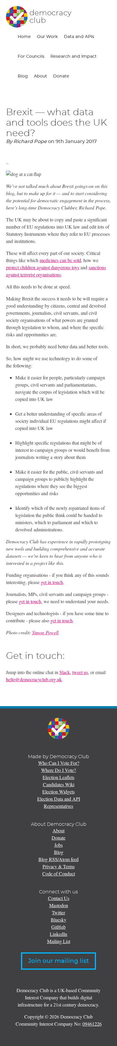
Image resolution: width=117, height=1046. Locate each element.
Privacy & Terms (59, 866)
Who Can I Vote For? (58, 763)
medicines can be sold (60, 260)
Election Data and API (58, 799)
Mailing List (58, 941)
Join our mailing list (58, 961)
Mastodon (58, 905)
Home (24, 37)
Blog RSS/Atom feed (58, 859)
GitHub (58, 927)
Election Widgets (58, 791)
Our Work (47, 37)
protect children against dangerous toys (42, 267)
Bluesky (58, 919)
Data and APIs (79, 37)
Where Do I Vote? (58, 770)
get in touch (52, 582)
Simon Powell (45, 632)
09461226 (92, 1024)
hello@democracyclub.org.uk (34, 679)
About (40, 76)
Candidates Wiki (58, 784)
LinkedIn (58, 934)
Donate (61, 76)
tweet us (80, 672)
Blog (23, 76)
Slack (64, 672)
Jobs (58, 845)
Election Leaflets (58, 777)
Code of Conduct (58, 873)
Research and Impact (73, 56)
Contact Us (58, 898)
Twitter (58, 912)
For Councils (31, 56)
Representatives (58, 806)
